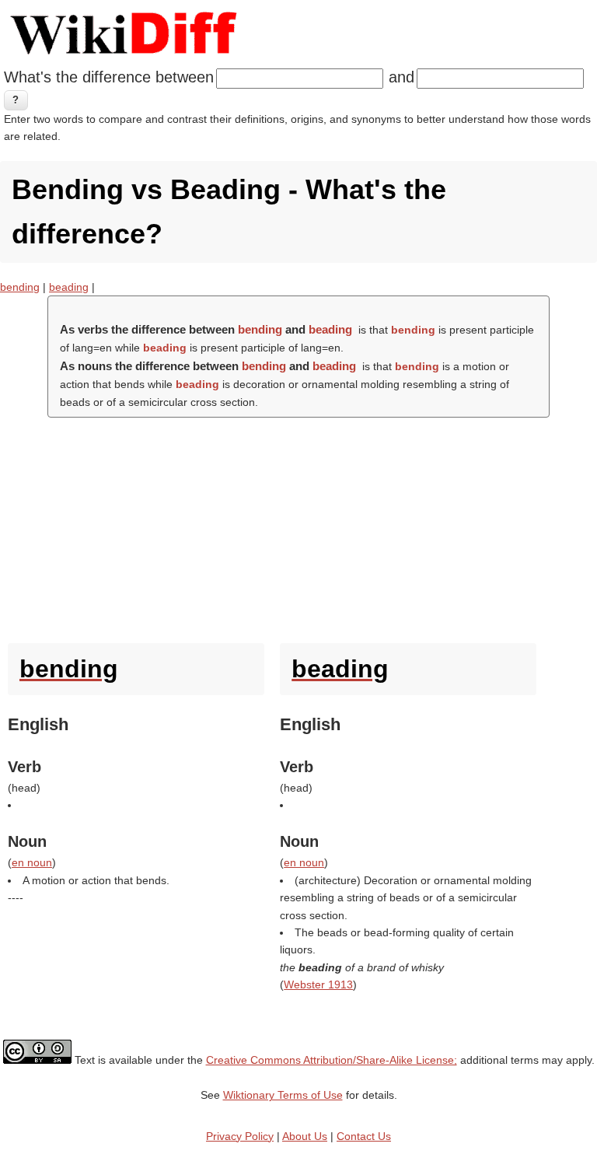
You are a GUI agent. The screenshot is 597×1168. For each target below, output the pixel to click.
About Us (304, 1136)
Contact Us (364, 1136)
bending (20, 287)
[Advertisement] (298, 526)
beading (69, 287)
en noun (32, 862)
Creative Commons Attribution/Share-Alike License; (331, 1060)
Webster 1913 (318, 984)
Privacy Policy (240, 1136)
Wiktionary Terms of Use (283, 1095)
